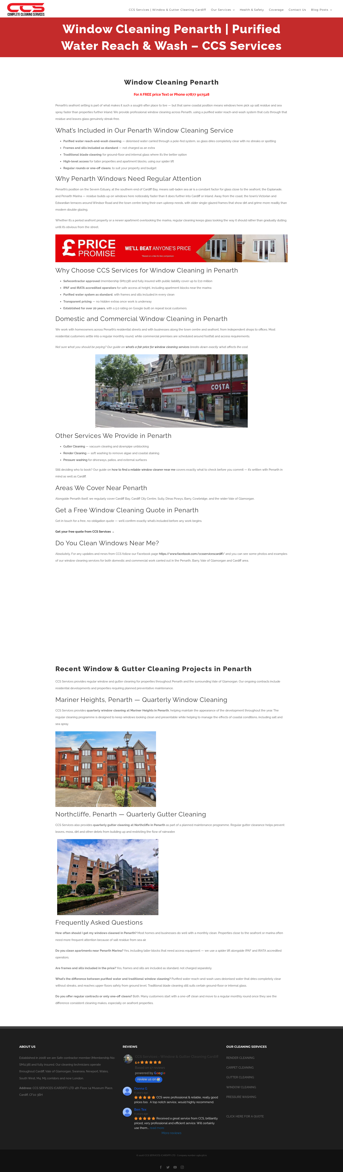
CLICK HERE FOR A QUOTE (245, 1116)
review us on (146, 1079)
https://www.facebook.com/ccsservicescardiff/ (192, 554)
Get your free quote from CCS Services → (85, 531)
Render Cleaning (74, 453)
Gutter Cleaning (74, 446)
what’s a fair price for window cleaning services (157, 347)
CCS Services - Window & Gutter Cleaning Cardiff (177, 1056)
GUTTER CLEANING (240, 1077)
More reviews (171, 1133)
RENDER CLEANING (240, 1058)
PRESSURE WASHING (241, 1097)
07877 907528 (197, 94)
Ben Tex (140, 1109)
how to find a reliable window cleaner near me (143, 469)
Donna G (140, 1088)
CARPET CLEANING (240, 1067)
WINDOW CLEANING (241, 1087)
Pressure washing (75, 460)
